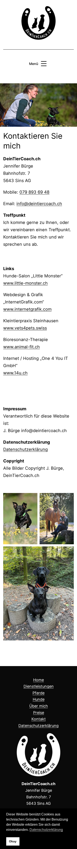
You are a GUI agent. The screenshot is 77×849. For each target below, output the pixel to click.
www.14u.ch (15, 372)
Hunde (38, 699)
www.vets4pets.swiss (25, 328)
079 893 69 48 (34, 192)
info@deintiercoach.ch (39, 203)
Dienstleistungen (39, 686)
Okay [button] (12, 841)
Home (38, 680)
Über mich (38, 706)
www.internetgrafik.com (27, 309)
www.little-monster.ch (25, 283)
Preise (38, 712)
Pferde (38, 693)
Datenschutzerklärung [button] (46, 829)
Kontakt (38, 719)
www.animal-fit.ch (21, 346)
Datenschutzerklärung (25, 449)
